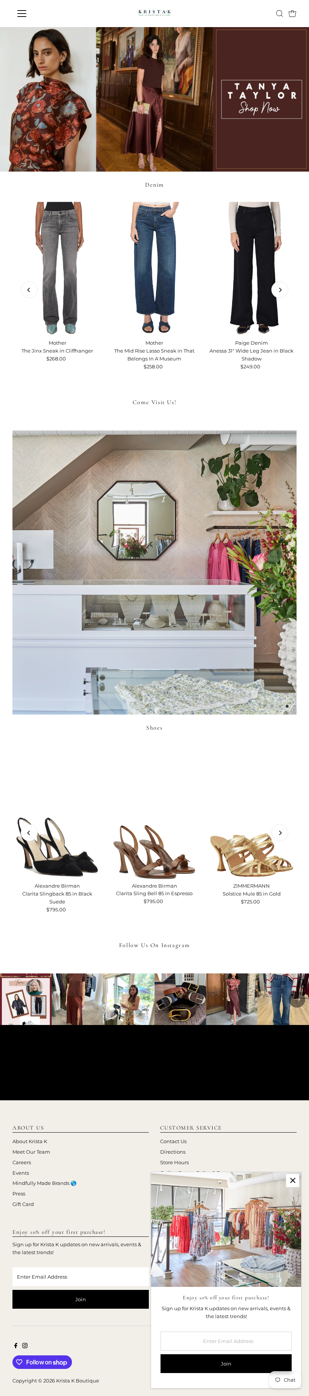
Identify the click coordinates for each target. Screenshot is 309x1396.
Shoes (154, 727)
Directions (172, 1152)
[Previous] (29, 289)
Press (18, 1194)
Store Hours (174, 1162)
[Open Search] (279, 13)
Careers (21, 1162)
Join (80, 1299)
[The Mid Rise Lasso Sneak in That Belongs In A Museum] (154, 269)
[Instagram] (24, 1346)
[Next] (279, 289)
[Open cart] (292, 13)
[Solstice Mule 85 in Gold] (252, 812)
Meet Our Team (31, 1152)
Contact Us (173, 1141)
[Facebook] (15, 1346)
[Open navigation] (46, 13)
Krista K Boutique (77, 1381)
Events (20, 1173)
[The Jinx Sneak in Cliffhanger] (57, 269)
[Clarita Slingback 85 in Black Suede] (57, 812)
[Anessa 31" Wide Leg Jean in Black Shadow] (252, 269)
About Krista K (29, 1141)
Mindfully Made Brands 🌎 (44, 1183)
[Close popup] (292, 1180)
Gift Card (23, 1204)
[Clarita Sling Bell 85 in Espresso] (154, 812)
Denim (154, 185)
